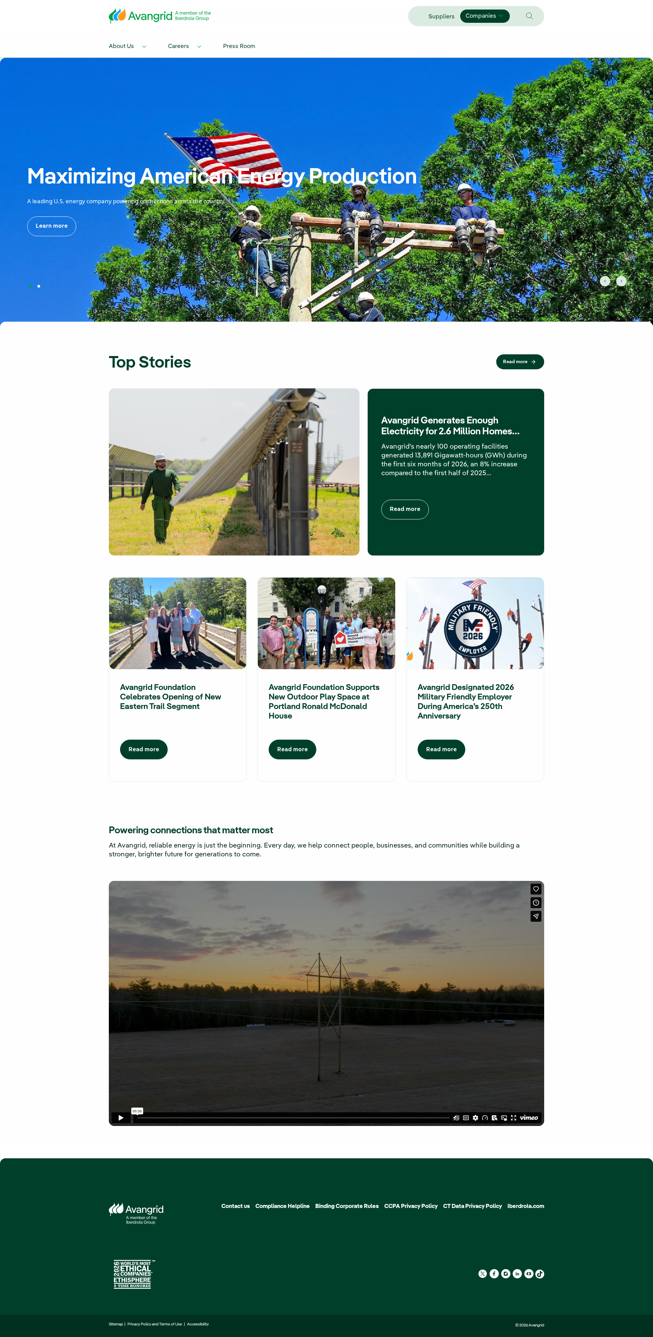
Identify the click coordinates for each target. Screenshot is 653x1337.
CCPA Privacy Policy (411, 1206)
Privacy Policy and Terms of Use (155, 1324)
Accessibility (198, 1324)
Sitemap (116, 1324)
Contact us (235, 1206)
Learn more (52, 226)
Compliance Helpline (282, 1206)
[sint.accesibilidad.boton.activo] (31, 286)
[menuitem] (128, 46)
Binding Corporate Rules (347, 1206)
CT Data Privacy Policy (472, 1206)
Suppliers (442, 17)
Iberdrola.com (525, 1206)
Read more (515, 361)
